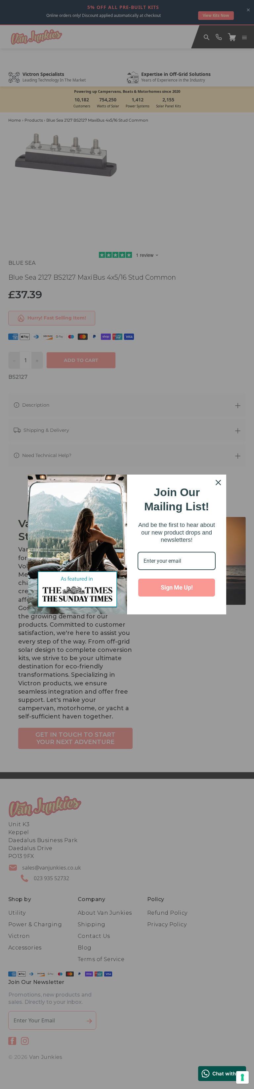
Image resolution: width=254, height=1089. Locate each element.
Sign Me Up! (177, 587)
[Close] (218, 482)
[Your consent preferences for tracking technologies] (242, 1077)
